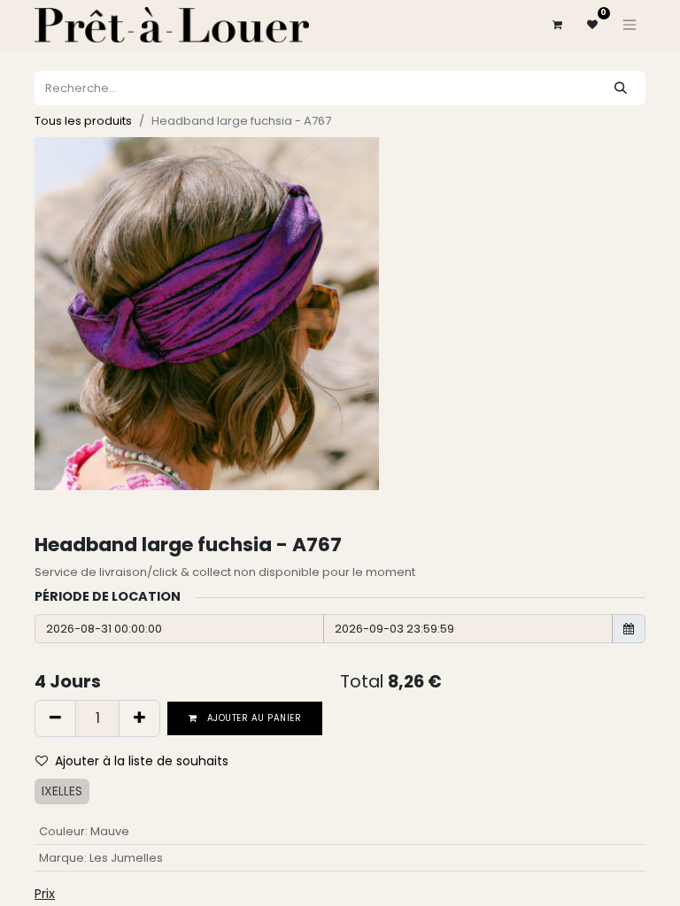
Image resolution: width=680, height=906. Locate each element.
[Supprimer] (55, 718)
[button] (139, 761)
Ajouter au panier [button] (253, 718)
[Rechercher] (620, 88)
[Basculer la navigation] (629, 25)
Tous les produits (83, 120)
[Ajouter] (139, 718)
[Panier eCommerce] (557, 25)
